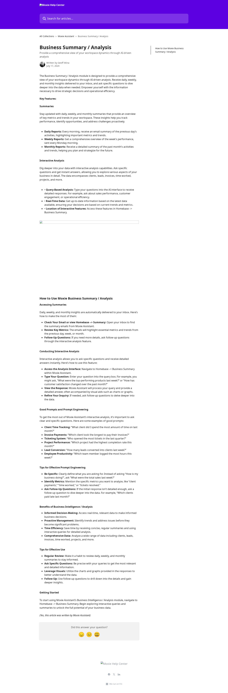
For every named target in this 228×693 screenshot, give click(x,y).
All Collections (47, 36)
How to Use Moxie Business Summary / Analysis (169, 50)
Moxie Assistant (66, 36)
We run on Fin (115, 683)
